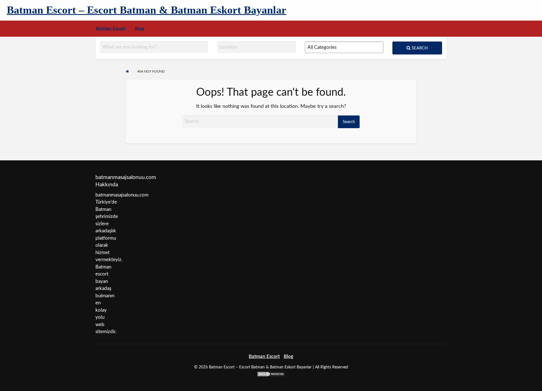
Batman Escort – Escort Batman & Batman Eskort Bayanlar (146, 10)
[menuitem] (110, 28)
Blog (139, 29)
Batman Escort (110, 29)
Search (419, 48)
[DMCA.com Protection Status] (271, 373)
